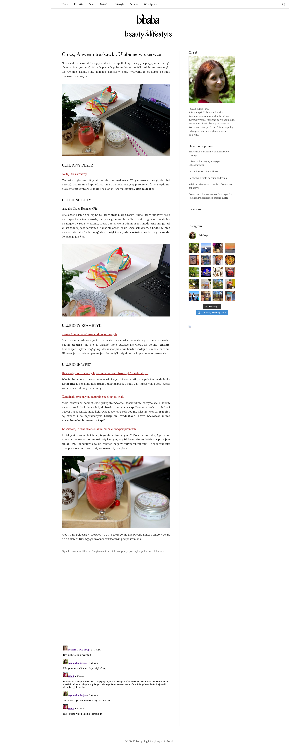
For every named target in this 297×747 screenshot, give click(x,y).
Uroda (65, 4)
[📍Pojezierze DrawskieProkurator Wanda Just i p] (218, 260)
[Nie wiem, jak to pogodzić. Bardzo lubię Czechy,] (218, 284)
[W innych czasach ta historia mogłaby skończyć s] (206, 296)
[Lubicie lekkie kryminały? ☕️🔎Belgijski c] (206, 284)
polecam (146, 551)
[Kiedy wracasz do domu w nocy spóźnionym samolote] (230, 248)
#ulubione (104, 551)
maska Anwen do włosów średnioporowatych (89, 334)
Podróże (78, 4)
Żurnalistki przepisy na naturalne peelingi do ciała (93, 396)
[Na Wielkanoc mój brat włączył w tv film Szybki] (218, 296)
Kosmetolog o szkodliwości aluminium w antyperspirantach (99, 429)
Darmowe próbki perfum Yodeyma (208, 177)
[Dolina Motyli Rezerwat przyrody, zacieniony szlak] (194, 248)
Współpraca (150, 4)
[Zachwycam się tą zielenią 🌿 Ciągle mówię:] (194, 272)
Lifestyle (119, 4)
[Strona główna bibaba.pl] (148, 27)
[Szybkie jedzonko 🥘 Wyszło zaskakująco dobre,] (230, 260)
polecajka (134, 551)
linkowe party (119, 551)
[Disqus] (116, 599)
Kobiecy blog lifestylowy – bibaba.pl (153, 741)
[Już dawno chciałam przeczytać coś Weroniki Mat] (194, 260)
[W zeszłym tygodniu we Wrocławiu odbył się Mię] (206, 272)
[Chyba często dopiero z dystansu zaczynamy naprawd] (194, 296)
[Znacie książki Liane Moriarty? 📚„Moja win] (230, 296)
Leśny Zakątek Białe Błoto (203, 171)
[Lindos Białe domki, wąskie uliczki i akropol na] (218, 248)
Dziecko (104, 4)
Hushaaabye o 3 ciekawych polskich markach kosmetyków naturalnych (105, 373)
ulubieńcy (158, 551)
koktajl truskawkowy (74, 174)
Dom (91, 4)
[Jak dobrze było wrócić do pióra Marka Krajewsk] (206, 260)
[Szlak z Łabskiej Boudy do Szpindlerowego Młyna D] (194, 284)
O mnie (134, 4)
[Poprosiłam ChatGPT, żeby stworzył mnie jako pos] (218, 272)
